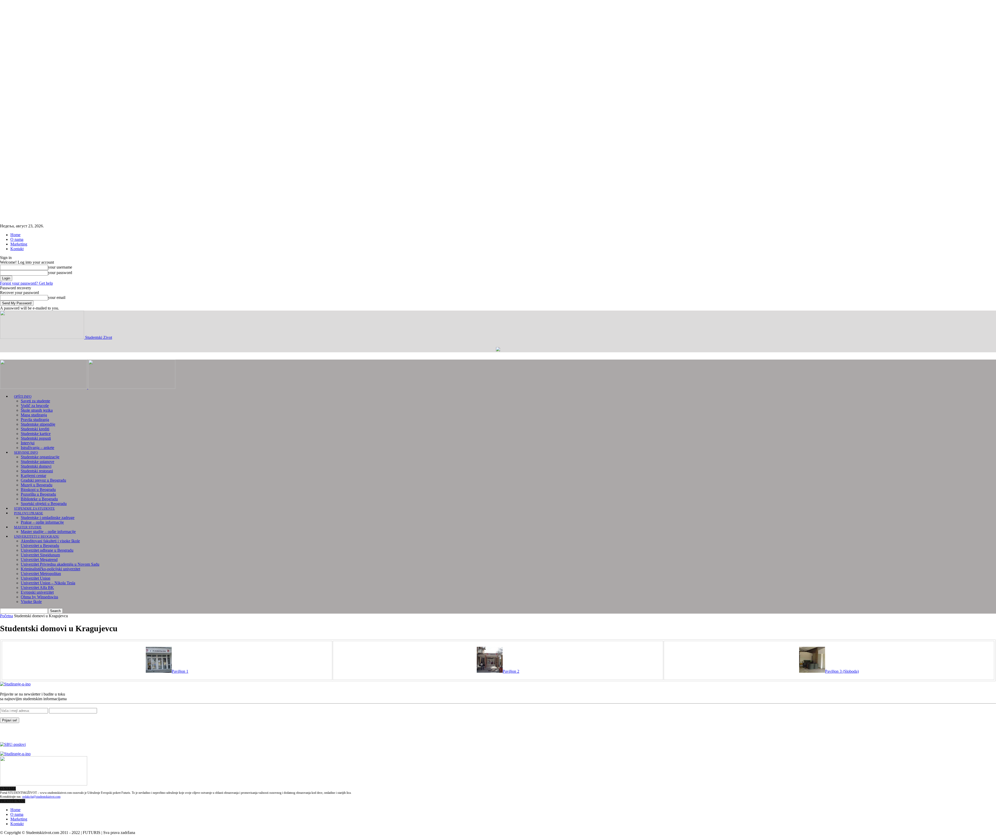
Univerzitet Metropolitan (41, 573)
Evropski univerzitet (37, 592)
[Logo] (44, 387)
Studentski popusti (36, 438)
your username (60, 267)
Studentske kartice (36, 433)
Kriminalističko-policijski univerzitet (50, 569)
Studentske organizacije (40, 457)
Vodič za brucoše (35, 405)
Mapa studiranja (34, 415)
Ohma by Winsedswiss (39, 597)
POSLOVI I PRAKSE (28, 513)
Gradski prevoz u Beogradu (43, 480)
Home (15, 235)
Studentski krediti (35, 429)
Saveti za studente (35, 401)
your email (56, 297)
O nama (16, 239)
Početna (6, 616)
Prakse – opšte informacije (42, 522)
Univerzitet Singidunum (40, 555)
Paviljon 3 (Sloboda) (842, 671)
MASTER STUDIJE (28, 527)
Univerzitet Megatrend (39, 559)
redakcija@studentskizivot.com (41, 796)
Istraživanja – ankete (37, 447)
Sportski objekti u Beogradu (44, 503)
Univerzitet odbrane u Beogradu (47, 550)
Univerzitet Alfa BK (37, 587)
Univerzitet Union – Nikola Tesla (48, 583)
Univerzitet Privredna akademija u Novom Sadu (60, 564)
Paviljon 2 (511, 671)
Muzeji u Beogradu (36, 485)
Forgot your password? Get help (26, 283)
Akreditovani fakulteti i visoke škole (50, 541)
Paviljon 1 (180, 671)
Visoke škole (31, 601)
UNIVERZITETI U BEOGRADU (36, 536)
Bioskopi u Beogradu (38, 489)
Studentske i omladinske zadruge (47, 517)
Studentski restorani (37, 471)
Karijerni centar (33, 475)
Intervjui (27, 443)
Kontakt (17, 249)
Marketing (18, 244)
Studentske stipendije (38, 424)
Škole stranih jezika (37, 410)
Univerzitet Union (35, 578)
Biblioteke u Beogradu (39, 499)
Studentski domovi (36, 466)
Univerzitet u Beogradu (40, 545)
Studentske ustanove (37, 461)
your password (60, 272)
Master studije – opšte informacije (48, 531)
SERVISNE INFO (26, 452)
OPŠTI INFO (22, 396)
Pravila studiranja (35, 419)
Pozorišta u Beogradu (38, 494)
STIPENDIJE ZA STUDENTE (34, 508)
